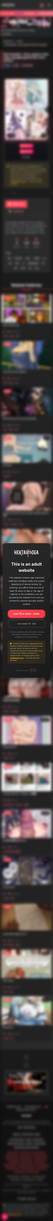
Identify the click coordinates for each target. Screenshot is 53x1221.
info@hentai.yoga (17, 658)
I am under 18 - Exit (26, 623)
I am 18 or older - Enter (26, 613)
